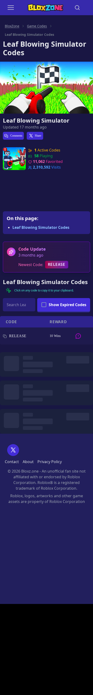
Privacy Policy (49, 461)
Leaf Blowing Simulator (36, 120)
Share (38, 135)
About (28, 461)
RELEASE (56, 264)
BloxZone (12, 26)
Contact (12, 461)
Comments (16, 135)
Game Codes (37, 26)
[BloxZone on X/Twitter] (13, 450)
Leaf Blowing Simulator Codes (40, 227)
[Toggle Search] (77, 7)
